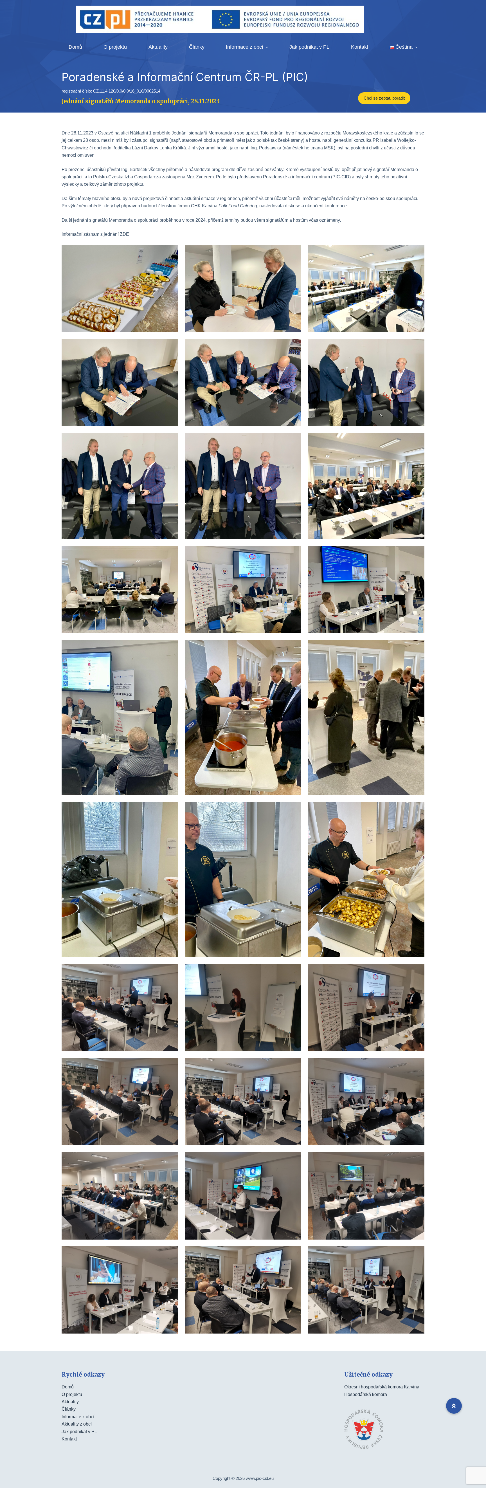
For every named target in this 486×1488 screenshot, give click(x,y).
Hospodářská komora (365, 1394)
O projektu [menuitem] (115, 47)
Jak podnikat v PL (79, 1431)
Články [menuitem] (196, 47)
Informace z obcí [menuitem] (244, 47)
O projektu (72, 1394)
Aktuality (70, 1401)
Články (69, 1409)
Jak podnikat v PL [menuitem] (309, 47)
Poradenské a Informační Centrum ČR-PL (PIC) (185, 77)
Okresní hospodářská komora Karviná (381, 1386)
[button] (454, 1406)
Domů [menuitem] (75, 47)
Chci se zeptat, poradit (384, 98)
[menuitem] (403, 47)
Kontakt (69, 1439)
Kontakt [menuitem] (359, 47)
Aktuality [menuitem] (158, 47)
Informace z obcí (78, 1416)
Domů (68, 1386)
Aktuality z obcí (77, 1424)
